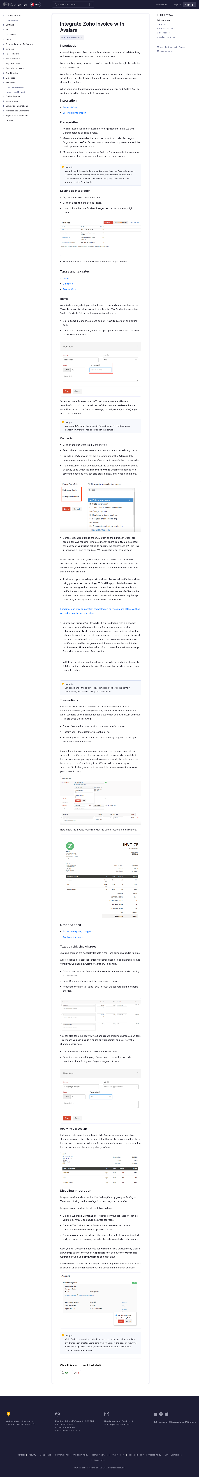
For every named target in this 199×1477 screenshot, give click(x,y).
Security (32, 1455)
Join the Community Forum (172, 47)
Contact (21, 1455)
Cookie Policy (154, 1455)
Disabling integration (166, 37)
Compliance (45, 1455)
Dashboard (12, 20)
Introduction (163, 20)
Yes (66, 1372)
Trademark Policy (136, 1455)
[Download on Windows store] (166, 1415)
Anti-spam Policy (80, 1455)
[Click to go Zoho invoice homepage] (9, 4)
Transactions (69, 289)
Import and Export (16, 92)
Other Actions (163, 33)
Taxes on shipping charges (77, 931)
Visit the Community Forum (19, 1424)
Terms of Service (100, 1455)
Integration (162, 24)
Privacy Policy (118, 1455)
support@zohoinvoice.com (117, 1424)
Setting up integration (74, 112)
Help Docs (22, 5)
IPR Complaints (62, 1455)
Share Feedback (168, 51)
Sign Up (189, 4)
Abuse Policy (100, 1460)
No (77, 1372)
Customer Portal (15, 87)
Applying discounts (73, 937)
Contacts (68, 283)
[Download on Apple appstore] (161, 1415)
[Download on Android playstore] (155, 1415)
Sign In (177, 4)
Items (66, 278)
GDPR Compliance (173, 1455)
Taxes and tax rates (166, 28)
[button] (34, 4)
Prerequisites (70, 107)
